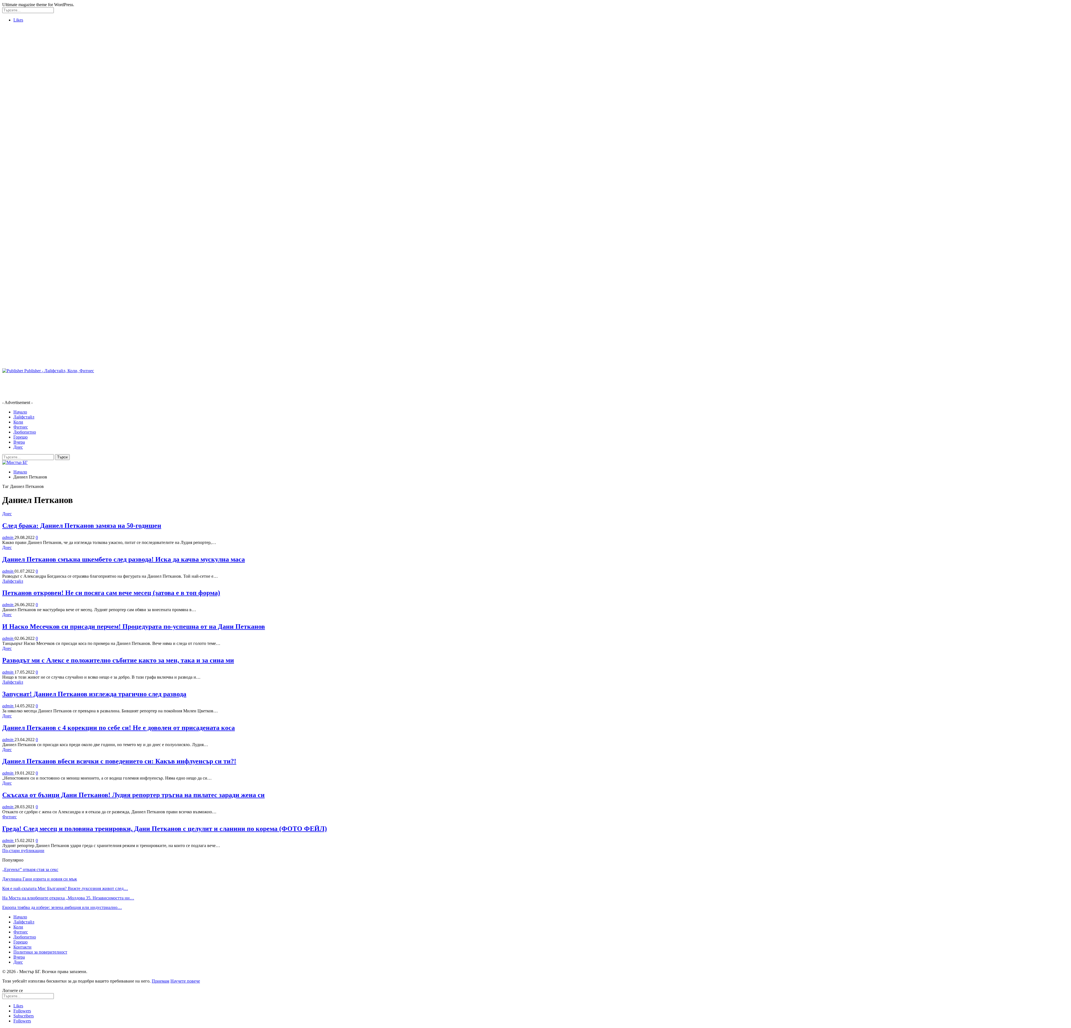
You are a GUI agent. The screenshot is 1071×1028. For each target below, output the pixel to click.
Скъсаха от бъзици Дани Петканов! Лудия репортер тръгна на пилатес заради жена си (133, 795)
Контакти (22, 947)
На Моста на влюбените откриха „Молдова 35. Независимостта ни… (68, 898)
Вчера (19, 442)
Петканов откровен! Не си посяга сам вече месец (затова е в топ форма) (111, 592)
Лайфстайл (23, 417)
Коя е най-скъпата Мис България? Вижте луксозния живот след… (65, 888)
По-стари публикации (23, 850)
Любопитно (24, 432)
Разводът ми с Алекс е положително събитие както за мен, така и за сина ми (118, 660)
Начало (20, 412)
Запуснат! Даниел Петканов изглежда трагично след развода (94, 694)
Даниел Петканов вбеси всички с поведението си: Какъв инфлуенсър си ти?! (119, 761)
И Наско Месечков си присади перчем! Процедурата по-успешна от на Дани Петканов (133, 626)
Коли (18, 422)
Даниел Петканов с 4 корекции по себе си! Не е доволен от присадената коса (118, 727)
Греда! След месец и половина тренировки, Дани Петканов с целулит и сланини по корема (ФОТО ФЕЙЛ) (164, 828)
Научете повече (185, 981)
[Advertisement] (24, 110)
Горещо (20, 437)
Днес (18, 447)
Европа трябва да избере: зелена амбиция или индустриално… (62, 907)
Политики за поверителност (40, 952)
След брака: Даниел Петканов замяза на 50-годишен (81, 525)
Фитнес (20, 427)
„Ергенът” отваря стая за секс (30, 869)
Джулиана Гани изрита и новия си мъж (39, 879)
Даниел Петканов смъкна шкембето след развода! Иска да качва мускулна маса (123, 559)
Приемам (160, 981)
